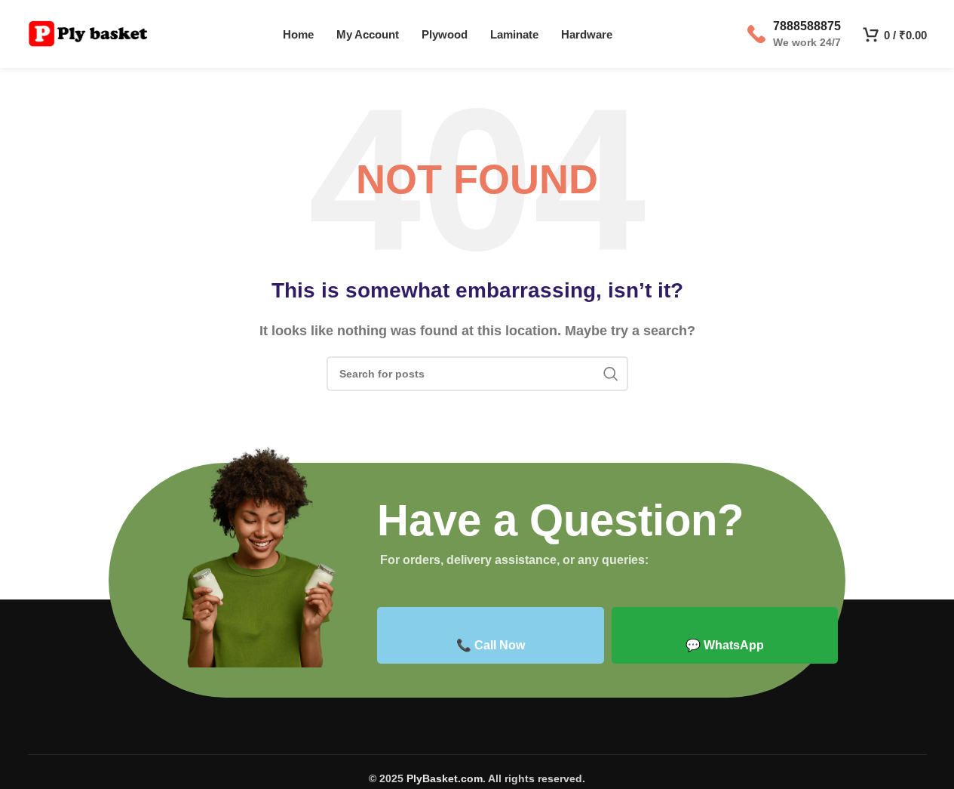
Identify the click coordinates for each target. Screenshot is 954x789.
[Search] (611, 373)
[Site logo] (88, 32)
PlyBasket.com (444, 778)
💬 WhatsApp (725, 645)
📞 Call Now (490, 645)
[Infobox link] (794, 34)
